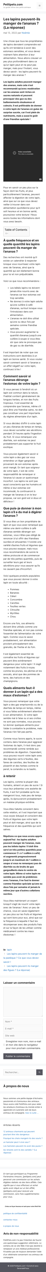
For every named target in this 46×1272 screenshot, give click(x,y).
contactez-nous (10, 1220)
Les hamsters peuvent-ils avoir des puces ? (22, 1146)
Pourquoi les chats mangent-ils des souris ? (23, 1138)
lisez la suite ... (32, 1113)
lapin (9, 949)
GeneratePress (23, 1268)
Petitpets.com (13, 4)
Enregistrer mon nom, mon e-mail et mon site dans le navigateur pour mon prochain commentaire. (23, 1045)
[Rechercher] (39, 1072)
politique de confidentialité (15, 1213)
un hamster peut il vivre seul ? (16, 1142)
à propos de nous (11, 1226)
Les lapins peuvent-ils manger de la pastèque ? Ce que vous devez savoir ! (22, 957)
